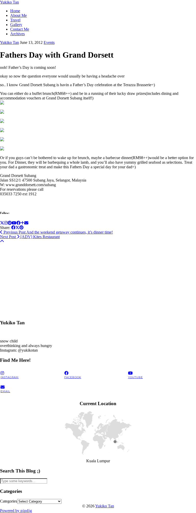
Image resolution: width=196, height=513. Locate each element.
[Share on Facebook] (13, 227)
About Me (18, 15)
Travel (15, 20)
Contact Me (19, 29)
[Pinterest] (10, 223)
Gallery (16, 24)
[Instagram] (6, 223)
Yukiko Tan (9, 2)
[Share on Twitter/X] (17, 227)
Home (15, 11)
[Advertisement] (98, 279)
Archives (17, 34)
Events (49, 42)
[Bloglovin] (22, 223)
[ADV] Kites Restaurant (30, 237)
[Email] (26, 223)
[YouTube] (14, 223)
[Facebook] (18, 223)
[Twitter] (2, 223)
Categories (8, 501)
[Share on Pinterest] (21, 227)
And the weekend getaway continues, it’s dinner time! (58, 232)
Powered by (16, 510)
